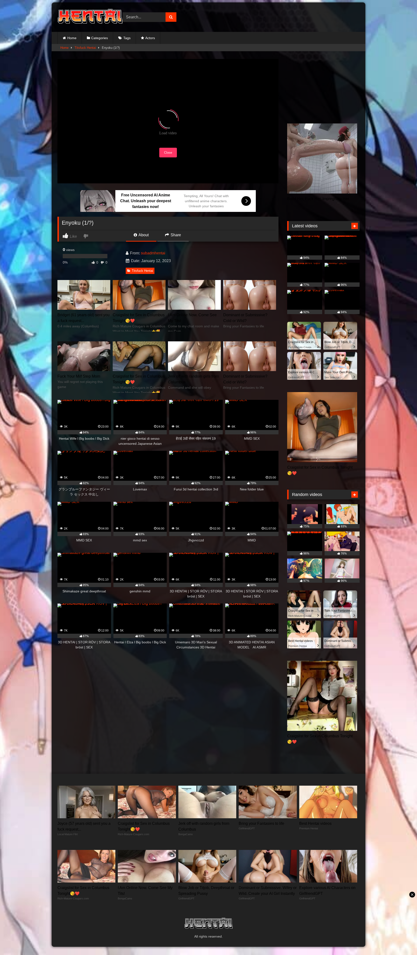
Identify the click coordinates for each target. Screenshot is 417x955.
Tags (127, 38)
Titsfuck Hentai (85, 48)
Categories (99, 38)
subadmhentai (153, 253)
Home (71, 38)
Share (175, 235)
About (143, 235)
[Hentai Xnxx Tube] (90, 17)
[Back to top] (402, 940)
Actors (150, 38)
